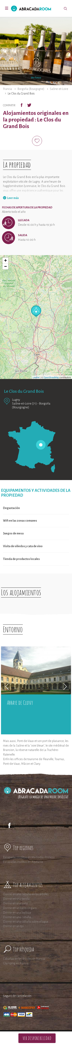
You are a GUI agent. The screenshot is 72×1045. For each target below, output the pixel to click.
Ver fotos (36, 77)
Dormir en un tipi (13, 926)
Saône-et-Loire (59, 88)
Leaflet (36, 377)
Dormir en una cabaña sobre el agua (25, 921)
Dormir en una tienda (16, 898)
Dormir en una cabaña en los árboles (26, 894)
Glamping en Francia (16, 963)
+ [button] (5, 260)
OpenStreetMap (51, 377)
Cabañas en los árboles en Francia (24, 958)
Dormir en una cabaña (17, 917)
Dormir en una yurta (15, 903)
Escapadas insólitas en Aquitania (23, 861)
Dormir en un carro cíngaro (20, 908)
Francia (7, 88)
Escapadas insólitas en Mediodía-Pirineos (29, 857)
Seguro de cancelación (17, 995)
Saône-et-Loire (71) (24, 403)
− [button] (5, 266)
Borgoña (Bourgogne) (30, 88)
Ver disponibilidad (37, 1038)
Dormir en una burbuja (17, 912)
